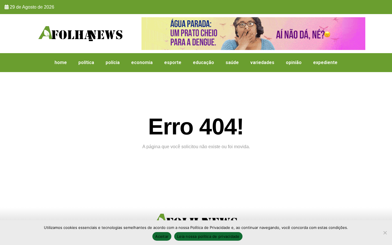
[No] (385, 233)
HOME (61, 62)
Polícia (113, 62)
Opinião (294, 62)
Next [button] (358, 32)
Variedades (262, 62)
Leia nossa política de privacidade (208, 236)
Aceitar (161, 236)
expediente (325, 62)
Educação (203, 62)
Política (86, 62)
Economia (142, 62)
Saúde (232, 62)
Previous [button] (148, 32)
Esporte (172, 62)
